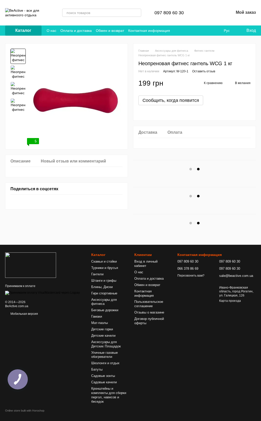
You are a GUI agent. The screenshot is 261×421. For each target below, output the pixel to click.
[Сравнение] (203, 13)
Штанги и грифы (103, 280)
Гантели (97, 274)
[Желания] (216, 13)
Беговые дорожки (104, 310)
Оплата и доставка (76, 31)
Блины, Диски (102, 287)
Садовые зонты (103, 376)
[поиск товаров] (137, 13)
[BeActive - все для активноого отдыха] (30, 265)
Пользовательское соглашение (148, 304)
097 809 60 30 (169, 12)
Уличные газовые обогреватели (104, 355)
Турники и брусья (104, 268)
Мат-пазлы (99, 323)
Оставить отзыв (203, 71)
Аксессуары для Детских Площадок (106, 344)
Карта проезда (230, 301)
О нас (51, 31)
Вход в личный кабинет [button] (146, 264)
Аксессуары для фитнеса (104, 302)
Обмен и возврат (110, 31)
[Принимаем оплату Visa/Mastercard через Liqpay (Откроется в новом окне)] (42, 292)
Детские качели (103, 335)
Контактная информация (149, 31)
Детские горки (102, 329)
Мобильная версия (24, 314)
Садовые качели (104, 382)
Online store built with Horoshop (24, 410)
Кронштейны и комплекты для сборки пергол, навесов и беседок (108, 395)
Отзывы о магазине (149, 312)
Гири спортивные (104, 293)
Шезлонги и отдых (105, 363)
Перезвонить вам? (190, 275)
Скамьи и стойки (104, 261)
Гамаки (96, 316)
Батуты (96, 369)
